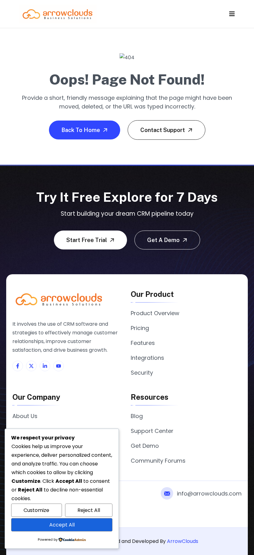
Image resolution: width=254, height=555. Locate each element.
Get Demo (145, 446)
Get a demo (164, 240)
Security (142, 373)
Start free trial (87, 240)
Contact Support (163, 130)
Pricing (140, 328)
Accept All (62, 524)
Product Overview (155, 313)
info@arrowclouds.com (209, 493)
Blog (137, 416)
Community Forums (158, 461)
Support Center (152, 431)
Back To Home (81, 130)
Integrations (147, 358)
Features (143, 343)
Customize (36, 510)
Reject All (88, 510)
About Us (24, 416)
